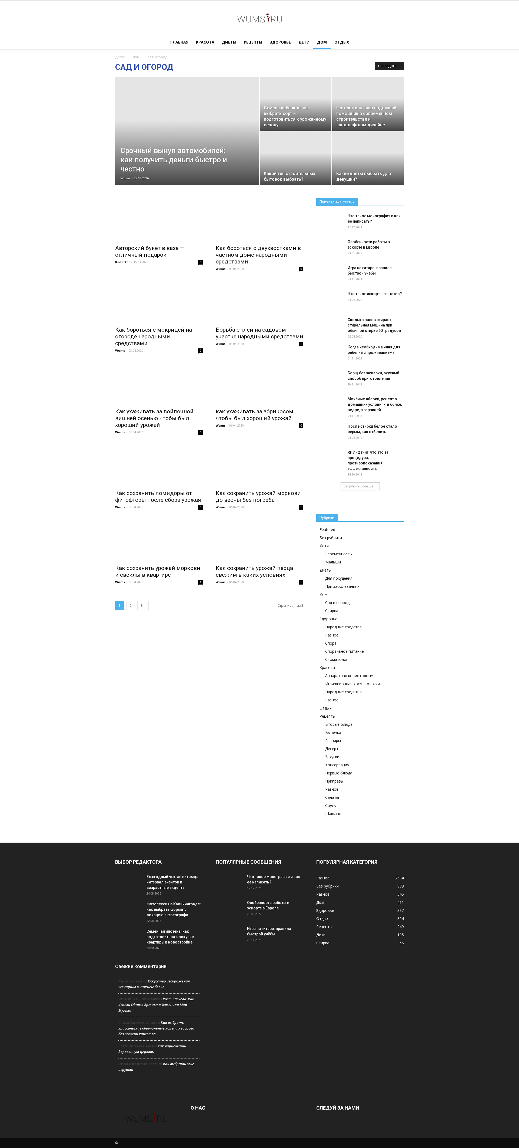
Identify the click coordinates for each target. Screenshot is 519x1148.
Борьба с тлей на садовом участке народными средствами (259, 333)
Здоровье (280, 42)
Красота (205, 42)
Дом (322, 42)
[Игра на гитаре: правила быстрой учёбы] (329, 274)
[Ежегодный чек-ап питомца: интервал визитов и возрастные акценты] (128, 883)
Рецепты (253, 42)
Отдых (341, 42)
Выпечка (333, 732)
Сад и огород (337, 602)
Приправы (334, 781)
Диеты (229, 42)
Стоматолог (336, 659)
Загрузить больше (359, 486)
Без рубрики (331, 537)
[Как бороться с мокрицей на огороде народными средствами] (159, 301)
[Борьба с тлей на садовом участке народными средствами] (259, 301)
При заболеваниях (342, 586)
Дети (304, 42)
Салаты (332, 797)
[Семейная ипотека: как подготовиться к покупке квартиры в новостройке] (128, 938)
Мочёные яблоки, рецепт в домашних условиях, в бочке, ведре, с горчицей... (375, 404)
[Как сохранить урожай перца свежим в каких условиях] (259, 539)
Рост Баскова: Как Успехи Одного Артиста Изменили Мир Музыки (156, 1005)
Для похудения (338, 578)
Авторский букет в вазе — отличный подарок (149, 251)
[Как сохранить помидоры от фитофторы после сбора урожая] (159, 464)
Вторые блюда (338, 724)
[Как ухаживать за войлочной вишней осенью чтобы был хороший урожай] (159, 383)
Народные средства (343, 626)
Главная (179, 42)
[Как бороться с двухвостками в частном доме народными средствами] (259, 219)
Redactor (122, 262)
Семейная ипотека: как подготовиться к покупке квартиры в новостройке (170, 936)
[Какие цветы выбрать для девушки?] (368, 158)
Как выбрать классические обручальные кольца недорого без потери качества (156, 1028)
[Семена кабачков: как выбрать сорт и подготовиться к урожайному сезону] (295, 104)
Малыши (333, 562)
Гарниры (333, 740)
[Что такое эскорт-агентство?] (329, 300)
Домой (121, 57)
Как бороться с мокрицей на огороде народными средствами (153, 336)
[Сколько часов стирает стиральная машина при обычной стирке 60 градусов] (329, 326)
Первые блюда (338, 773)
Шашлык (333, 813)
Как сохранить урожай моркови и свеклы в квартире (157, 571)
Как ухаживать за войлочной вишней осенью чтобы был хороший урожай (154, 418)
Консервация (337, 764)
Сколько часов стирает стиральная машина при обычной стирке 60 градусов (374, 325)
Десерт (331, 748)
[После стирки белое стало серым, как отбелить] (329, 433)
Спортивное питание (344, 651)
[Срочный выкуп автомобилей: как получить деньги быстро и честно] (187, 139)
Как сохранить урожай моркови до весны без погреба (258, 496)
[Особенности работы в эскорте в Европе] (329, 248)
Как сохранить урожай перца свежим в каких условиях (254, 571)
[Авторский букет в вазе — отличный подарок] (159, 219)
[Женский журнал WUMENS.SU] (259, 18)
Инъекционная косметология (352, 683)
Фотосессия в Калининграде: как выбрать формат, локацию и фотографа (174, 909)
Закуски (332, 756)
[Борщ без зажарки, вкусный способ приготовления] (329, 379)
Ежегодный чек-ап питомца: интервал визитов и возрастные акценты (173, 882)
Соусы (331, 805)
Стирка (331, 610)
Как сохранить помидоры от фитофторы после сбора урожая (158, 496)
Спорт (331, 643)
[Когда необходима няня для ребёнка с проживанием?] (329, 353)
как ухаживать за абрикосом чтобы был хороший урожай (254, 414)
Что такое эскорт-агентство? (375, 294)
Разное (331, 635)
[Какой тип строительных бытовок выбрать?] (295, 158)
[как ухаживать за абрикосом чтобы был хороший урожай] (259, 383)
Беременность (338, 553)
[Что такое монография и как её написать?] (329, 222)
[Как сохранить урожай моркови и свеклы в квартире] (159, 539)
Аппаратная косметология (349, 675)
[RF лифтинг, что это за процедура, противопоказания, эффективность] (329, 459)
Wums (125, 178)
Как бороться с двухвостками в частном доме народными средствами (258, 255)
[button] (397, 42)
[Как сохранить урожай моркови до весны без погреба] (259, 464)
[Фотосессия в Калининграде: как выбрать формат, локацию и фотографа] (128, 910)
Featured (327, 529)
